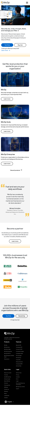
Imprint (17, 388)
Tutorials (6, 374)
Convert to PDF (19, 349)
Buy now (20, 45)
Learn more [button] (7, 99)
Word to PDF (18, 345)
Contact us (6, 389)
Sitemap (6, 391)
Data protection (19, 361)
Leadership (6, 395)
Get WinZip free (7, 376)
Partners (6, 383)
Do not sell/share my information (20, 384)
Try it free (7, 45)
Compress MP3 (19, 363)
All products (6, 359)
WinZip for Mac (7, 349)
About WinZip (7, 381)
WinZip (5, 345)
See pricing (21, 316)
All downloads (7, 378)
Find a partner (7, 385)
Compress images (20, 351)
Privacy (17, 374)
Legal (17, 381)
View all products (15, 170)
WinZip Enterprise (8, 351)
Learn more (4, 50)
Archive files (18, 365)
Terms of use (18, 372)
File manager (19, 355)
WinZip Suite (7, 347)
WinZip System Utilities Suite (9, 356)
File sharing (18, 357)
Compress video (19, 353)
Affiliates (6, 387)
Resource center (7, 372)
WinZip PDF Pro (7, 353)
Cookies (18, 376)
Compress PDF (19, 347)
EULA (17, 378)
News (5, 393)
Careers (6, 397)
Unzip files (18, 359)
